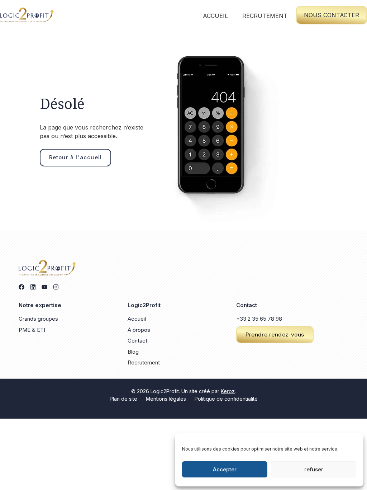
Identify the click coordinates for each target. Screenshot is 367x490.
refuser (313, 469)
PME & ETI (32, 329)
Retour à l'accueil (75, 157)
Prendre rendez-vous (275, 334)
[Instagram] (56, 287)
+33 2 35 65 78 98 (259, 318)
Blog (133, 351)
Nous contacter (331, 15)
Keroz (228, 391)
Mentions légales (166, 399)
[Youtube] (44, 287)
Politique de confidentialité (226, 399)
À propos (139, 329)
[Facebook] (21, 287)
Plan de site (123, 399)
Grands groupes (38, 318)
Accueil (215, 15)
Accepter (225, 469)
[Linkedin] (33, 287)
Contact (137, 340)
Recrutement (264, 15)
